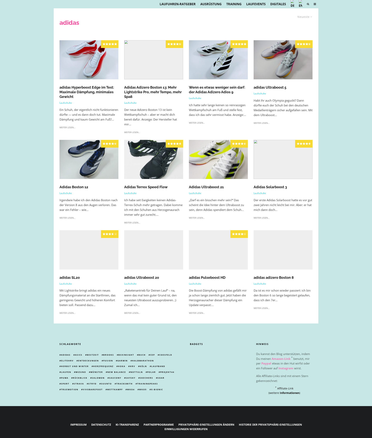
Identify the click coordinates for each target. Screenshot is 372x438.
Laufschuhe (65, 102)
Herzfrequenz (103, 366)
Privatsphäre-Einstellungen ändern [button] (206, 424)
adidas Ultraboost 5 (270, 87)
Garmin (122, 360)
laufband (158, 366)
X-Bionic (157, 389)
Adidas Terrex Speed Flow (146, 187)
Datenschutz (101, 424)
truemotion (69, 389)
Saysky (130, 377)
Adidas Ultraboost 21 (206, 187)
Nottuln (136, 372)
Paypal (266, 363)
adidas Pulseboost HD (207, 277)
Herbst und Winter (75, 366)
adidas (66, 354)
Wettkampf (115, 389)
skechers (146, 377)
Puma (64, 377)
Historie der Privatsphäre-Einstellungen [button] (270, 424)
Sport (65, 383)
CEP (152, 354)
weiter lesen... (67, 127)
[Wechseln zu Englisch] (300, 4)
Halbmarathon (143, 360)
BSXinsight (126, 354)
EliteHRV (67, 360)
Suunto (106, 383)
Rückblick (80, 377)
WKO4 (131, 389)
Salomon (98, 377)
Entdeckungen (88, 360)
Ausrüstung (211, 4)
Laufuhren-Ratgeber (178, 4)
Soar (161, 377)
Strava (79, 383)
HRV (132, 366)
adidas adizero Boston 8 (274, 277)
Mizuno (81, 372)
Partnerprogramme (159, 424)
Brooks (108, 354)
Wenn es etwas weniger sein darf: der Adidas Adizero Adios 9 (217, 89)
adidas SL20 (69, 277)
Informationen (289, 393)
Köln (143, 366)
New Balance (116, 372)
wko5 (143, 389)
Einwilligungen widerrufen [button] (186, 429)
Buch (142, 354)
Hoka (121, 366)
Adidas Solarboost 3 (270, 187)
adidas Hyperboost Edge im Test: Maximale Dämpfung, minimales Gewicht (86, 92)
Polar (151, 372)
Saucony (115, 377)
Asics (78, 354)
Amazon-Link (281, 359)
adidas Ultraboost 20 (141, 277)
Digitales (278, 4)
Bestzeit (93, 354)
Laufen (66, 372)
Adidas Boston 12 (73, 187)
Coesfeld (165, 354)
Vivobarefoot (93, 389)
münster (96, 372)
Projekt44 (167, 372)
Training (234, 4)
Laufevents (256, 4)
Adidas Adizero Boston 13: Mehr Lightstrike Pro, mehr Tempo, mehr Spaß (153, 92)
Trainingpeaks (147, 383)
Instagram (285, 368)
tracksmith (124, 383)
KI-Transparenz (127, 424)
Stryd (92, 383)
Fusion (108, 360)
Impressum (78, 424)
